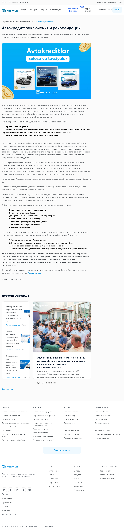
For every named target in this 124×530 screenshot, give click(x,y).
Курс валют (88, 10)
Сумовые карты (70, 423)
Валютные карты (71, 412)
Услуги (24, 10)
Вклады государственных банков (15, 423)
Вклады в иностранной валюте (15, 412)
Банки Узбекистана (102, 431)
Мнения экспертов (102, 427)
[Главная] (10, 12)
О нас (4, 2)
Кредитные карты (71, 419)
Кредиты (34, 10)
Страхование (80, 490)
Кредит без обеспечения (43, 436)
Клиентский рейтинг (103, 416)
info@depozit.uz (9, 514)
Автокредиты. (34, 273)
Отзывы (5, 506)
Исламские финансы (75, 10)
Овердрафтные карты (73, 438)
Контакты (24, 2)
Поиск (51, 475)
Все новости (105, 471)
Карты (44, 10)
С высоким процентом (11, 416)
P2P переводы (101, 419)
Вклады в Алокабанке (11, 427)
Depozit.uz (7, 22)
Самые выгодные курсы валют (107, 434)
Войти (117, 10)
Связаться (53, 479)
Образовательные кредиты (44, 416)
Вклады (102, 10)
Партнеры (53, 482)
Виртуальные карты (72, 427)
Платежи (78, 482)
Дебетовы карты (70, 416)
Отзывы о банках (101, 412)
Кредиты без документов (43, 429)
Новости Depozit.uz (24, 22)
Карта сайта (54, 486)
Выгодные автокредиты (42, 412)
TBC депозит (7, 431)
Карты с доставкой (71, 431)
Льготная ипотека (40, 419)
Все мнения (7, 389)
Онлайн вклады (8, 419)
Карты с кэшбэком (71, 434)
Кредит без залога (40, 433)
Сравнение (13, 2)
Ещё (110, 10)
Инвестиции (55, 10)
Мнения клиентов (102, 438)
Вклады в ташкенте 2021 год (13, 440)
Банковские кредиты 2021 (43, 440)
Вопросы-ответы (102, 423)
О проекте (54, 471)
